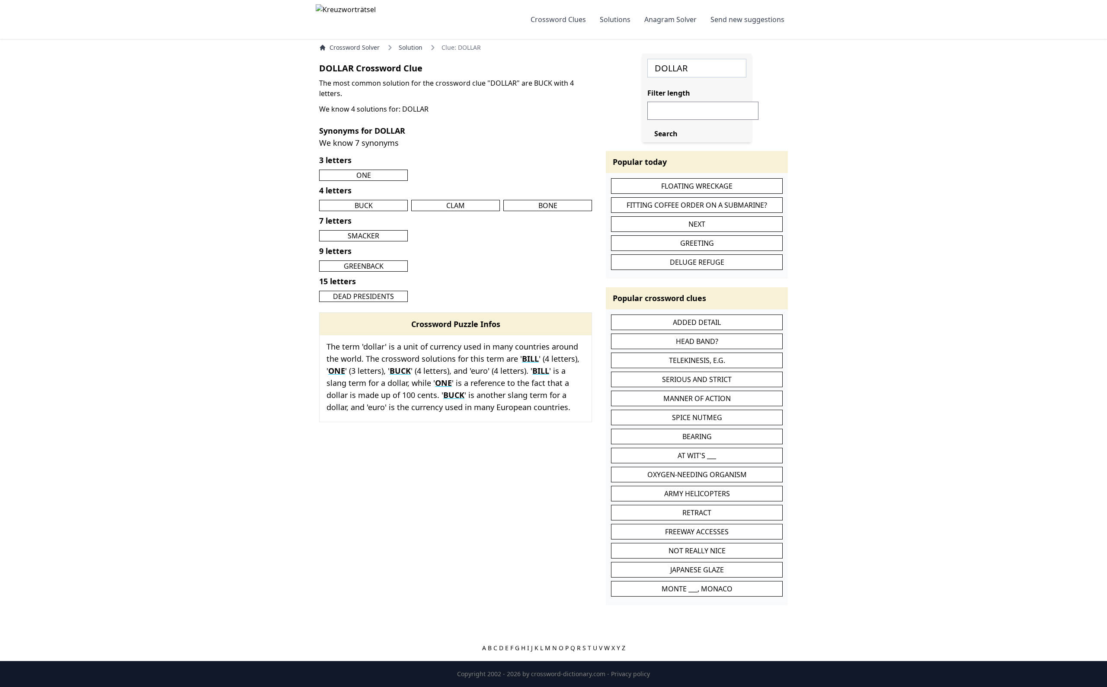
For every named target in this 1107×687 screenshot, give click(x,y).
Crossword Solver (355, 47)
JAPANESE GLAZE (697, 570)
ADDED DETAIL (697, 322)
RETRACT (696, 512)
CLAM (455, 205)
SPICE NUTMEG (697, 417)
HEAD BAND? (697, 341)
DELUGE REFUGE (697, 262)
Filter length (668, 93)
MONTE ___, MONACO (697, 589)
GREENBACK (364, 266)
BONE (547, 205)
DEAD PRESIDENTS (363, 296)
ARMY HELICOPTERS (697, 493)
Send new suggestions (747, 19)
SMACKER (363, 236)
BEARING (697, 436)
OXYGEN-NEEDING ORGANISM (697, 474)
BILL (530, 358)
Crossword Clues (558, 19)
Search (666, 133)
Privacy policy (630, 674)
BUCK (364, 205)
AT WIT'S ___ (697, 455)
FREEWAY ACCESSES (697, 531)
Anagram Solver (670, 19)
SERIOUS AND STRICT (697, 379)
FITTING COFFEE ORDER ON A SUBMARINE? (697, 205)
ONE (363, 175)
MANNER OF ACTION (697, 398)
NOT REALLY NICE (697, 550)
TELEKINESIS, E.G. (697, 360)
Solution (410, 47)
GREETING (697, 243)
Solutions (615, 19)
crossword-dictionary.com (569, 674)
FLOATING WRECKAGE (697, 186)
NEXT (696, 224)
